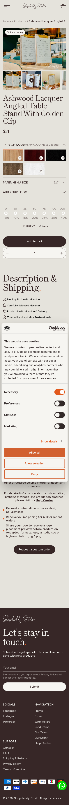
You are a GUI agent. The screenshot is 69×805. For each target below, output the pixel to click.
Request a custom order (34, 549)
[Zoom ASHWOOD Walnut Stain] (22, 174)
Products (20, 21)
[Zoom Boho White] (43, 174)
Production (42, 727)
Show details (49, 441)
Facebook (9, 711)
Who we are (42, 721)
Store (38, 716)
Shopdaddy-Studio (27, 798)
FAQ (6, 753)
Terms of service (14, 769)
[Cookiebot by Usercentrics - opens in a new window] (49, 328)
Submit (34, 686)
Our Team (41, 732)
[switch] (59, 403)
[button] (7, 6)
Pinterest (9, 721)
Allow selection (34, 463)
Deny (34, 474)
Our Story (41, 737)
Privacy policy (12, 763)
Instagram (9, 716)
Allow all (34, 452)
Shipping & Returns (15, 758)
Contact (8, 747)
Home (7, 21)
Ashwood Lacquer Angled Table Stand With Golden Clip (48, 21)
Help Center (44, 500)
